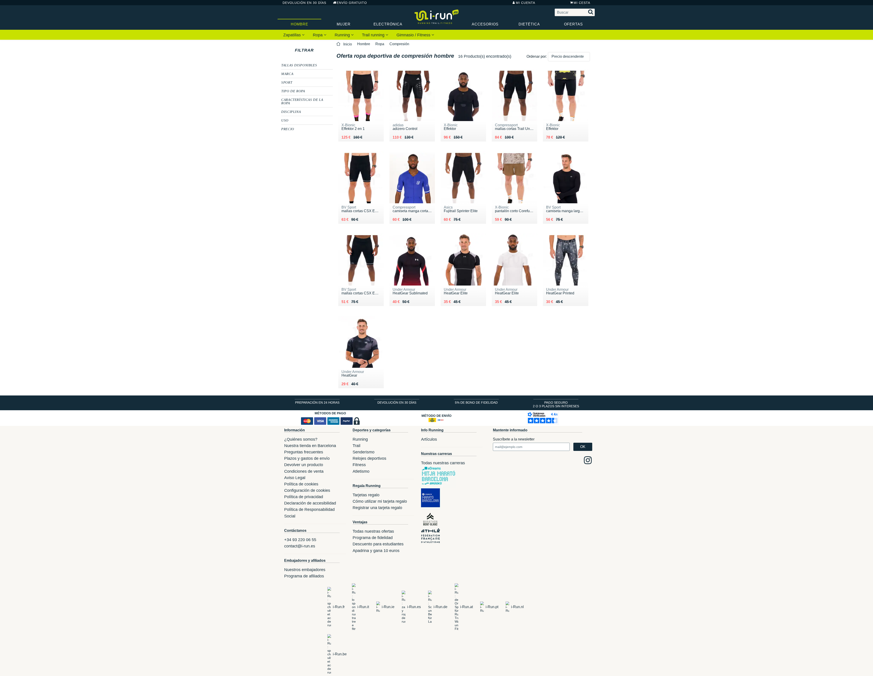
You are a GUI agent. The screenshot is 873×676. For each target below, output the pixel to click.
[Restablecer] (317, 50)
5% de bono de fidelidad (476, 402)
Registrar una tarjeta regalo (377, 507)
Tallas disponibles (299, 65)
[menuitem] (294, 35)
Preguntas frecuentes (303, 452)
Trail (356, 445)
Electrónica (388, 24)
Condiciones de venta (304, 471)
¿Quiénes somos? (300, 439)
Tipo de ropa (293, 91)
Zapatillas (292, 35)
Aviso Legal (294, 477)
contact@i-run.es (299, 546)
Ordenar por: (537, 56)
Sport (286, 82)
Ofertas (573, 24)
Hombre (299, 24)
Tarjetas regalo (366, 495)
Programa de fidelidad (373, 537)
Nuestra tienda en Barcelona (310, 445)
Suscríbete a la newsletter (513, 439)
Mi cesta (582, 3)
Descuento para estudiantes (378, 544)
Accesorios (485, 24)
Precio (287, 129)
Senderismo (363, 452)
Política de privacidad (303, 497)
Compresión (399, 44)
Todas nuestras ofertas (373, 531)
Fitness (359, 464)
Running (343, 35)
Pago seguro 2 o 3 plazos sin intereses (556, 404)
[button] (569, 56)
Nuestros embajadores (304, 569)
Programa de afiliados (304, 576)
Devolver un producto (303, 464)
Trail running (374, 35)
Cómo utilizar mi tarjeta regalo (380, 501)
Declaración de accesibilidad (310, 503)
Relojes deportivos (369, 458)
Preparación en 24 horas (317, 402)
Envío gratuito (352, 3)
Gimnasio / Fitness (413, 35)
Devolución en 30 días (304, 3)
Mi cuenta (525, 3)
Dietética (529, 24)
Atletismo (361, 471)
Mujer (344, 24)
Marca (287, 73)
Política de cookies (301, 484)
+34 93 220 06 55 (300, 539)
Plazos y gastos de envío (307, 458)
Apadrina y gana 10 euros (376, 550)
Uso (284, 120)
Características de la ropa (302, 101)
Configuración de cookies (307, 490)
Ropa (318, 35)
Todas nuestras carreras (443, 463)
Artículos (429, 439)
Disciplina (291, 111)
